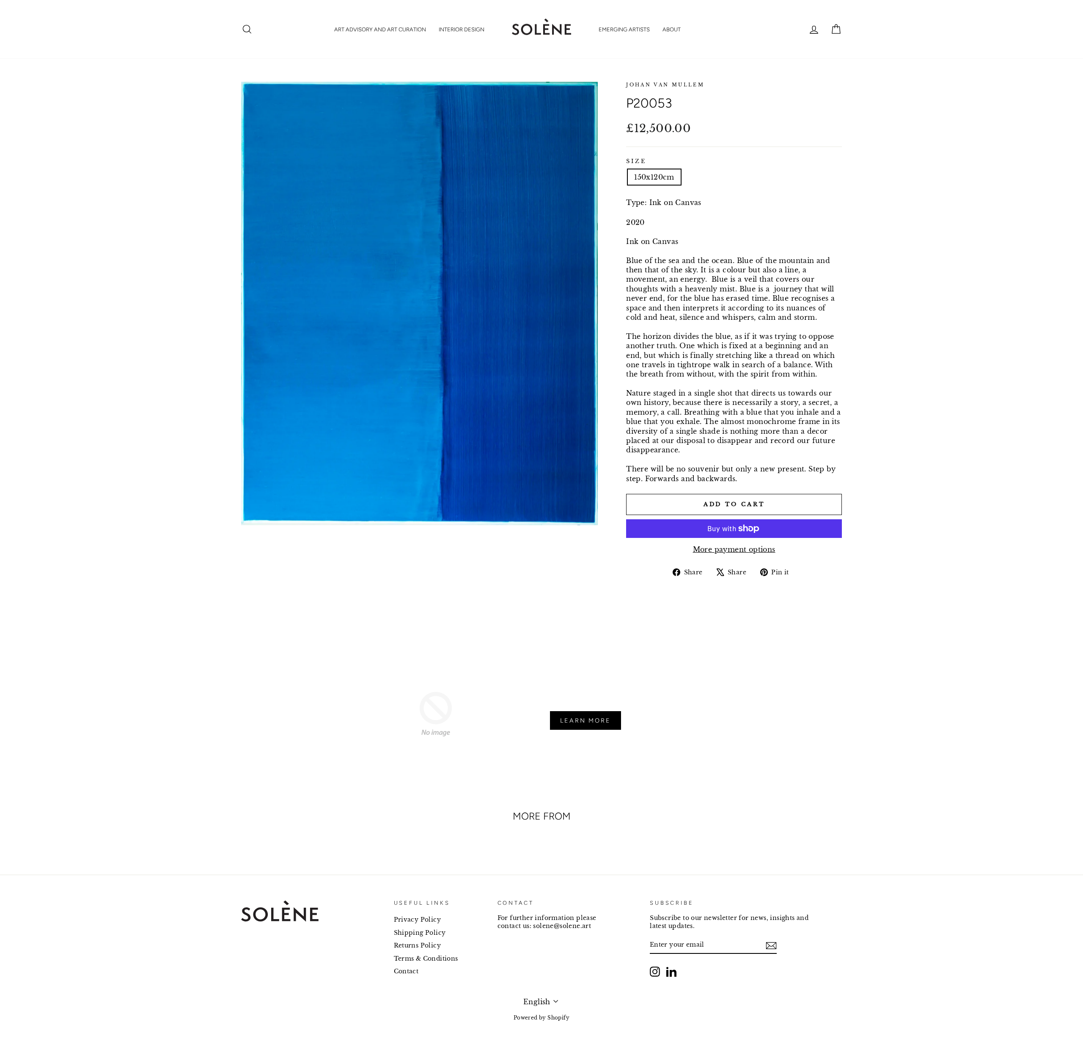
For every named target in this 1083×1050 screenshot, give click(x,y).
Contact (406, 971)
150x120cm (654, 177)
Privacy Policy (417, 919)
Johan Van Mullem (665, 85)
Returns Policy (417, 945)
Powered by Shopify (541, 1017)
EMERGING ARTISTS (624, 29)
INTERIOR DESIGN (461, 29)
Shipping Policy (420, 932)
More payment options (734, 549)
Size (636, 161)
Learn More (585, 720)
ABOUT (671, 29)
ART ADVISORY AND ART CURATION (380, 29)
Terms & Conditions (426, 958)
